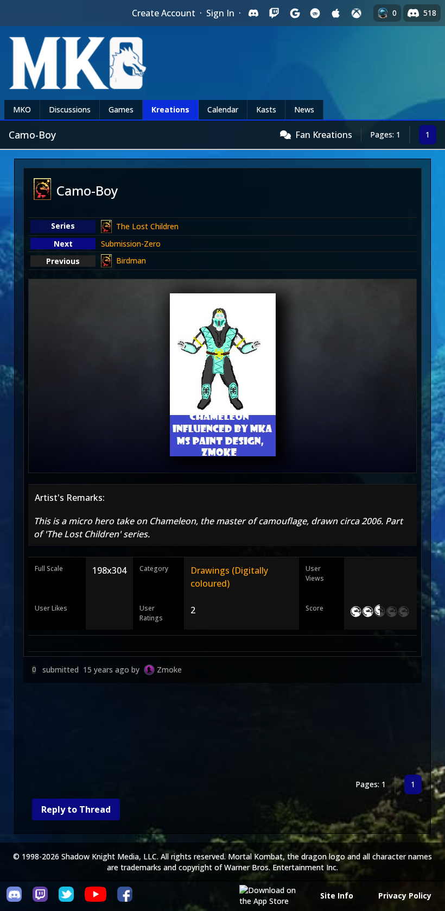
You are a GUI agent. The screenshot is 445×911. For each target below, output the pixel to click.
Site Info (336, 895)
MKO (22, 109)
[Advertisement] (222, 731)
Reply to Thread (76, 809)
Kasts (266, 109)
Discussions (70, 109)
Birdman (131, 260)
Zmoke (169, 669)
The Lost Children (147, 226)
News (304, 109)
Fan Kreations (323, 135)
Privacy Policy (404, 895)
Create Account (163, 13)
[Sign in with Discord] (253, 13)
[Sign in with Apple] (336, 13)
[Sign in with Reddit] (315, 13)
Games (121, 109)
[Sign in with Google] (295, 13)
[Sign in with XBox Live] (356, 13)
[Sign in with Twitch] (274, 13)
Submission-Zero (131, 243)
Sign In (220, 13)
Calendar (222, 109)
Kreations (170, 109)
